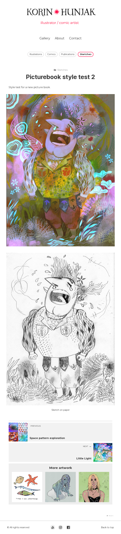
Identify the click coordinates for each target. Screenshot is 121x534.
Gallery (45, 38)
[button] (110, 515)
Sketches (85, 54)
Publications (67, 54)
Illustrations (35, 54)
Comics (51, 54)
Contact (75, 38)
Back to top (107, 527)
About (59, 38)
